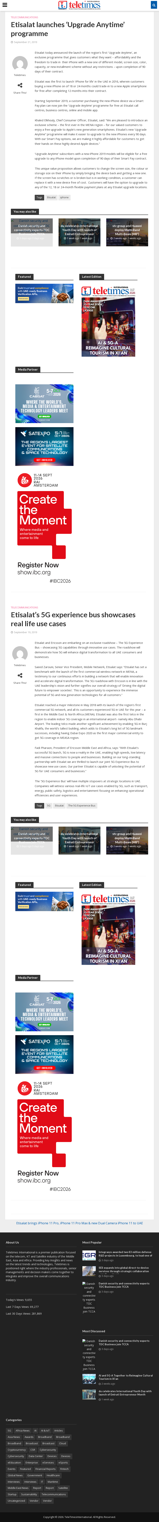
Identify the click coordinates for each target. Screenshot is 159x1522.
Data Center (36, 1456)
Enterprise (32, 1462)
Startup (12, 1494)
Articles (58, 1430)
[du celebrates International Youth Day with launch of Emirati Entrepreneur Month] (89, 1394)
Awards (29, 1437)
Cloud (62, 1443)
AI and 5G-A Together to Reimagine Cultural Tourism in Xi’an (126, 1377)
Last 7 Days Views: (18, 1307)
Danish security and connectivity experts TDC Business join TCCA (31, 230)
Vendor (34, 1500)
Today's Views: (15, 1300)
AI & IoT (45, 1430)
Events (12, 1469)
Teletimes (20, 75)
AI (35, 1430)
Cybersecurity (48, 1449)
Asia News (14, 1437)
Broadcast (32, 1443)
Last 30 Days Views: (19, 1313)
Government (34, 1475)
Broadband (45, 1437)
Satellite (63, 1488)
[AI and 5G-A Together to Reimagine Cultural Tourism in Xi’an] (89, 1378)
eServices (48, 1462)
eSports (63, 1462)
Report (37, 1488)
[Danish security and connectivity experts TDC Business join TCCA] (89, 1297)
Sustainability (29, 1494)
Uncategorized (16, 1500)
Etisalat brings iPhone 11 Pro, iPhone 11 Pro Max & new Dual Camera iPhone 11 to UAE (79, 1223)
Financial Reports (45, 1469)
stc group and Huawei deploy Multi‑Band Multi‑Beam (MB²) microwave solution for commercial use (127, 234)
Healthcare (53, 1475)
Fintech (64, 1469)
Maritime (53, 1481)
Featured (25, 1469)
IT (42, 1481)
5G (48, 805)
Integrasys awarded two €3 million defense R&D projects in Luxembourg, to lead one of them (125, 1255)
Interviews (14, 1481)
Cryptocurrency (17, 1449)
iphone (64, 197)
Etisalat (51, 197)
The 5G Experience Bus (81, 805)
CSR (32, 1449)
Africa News (23, 1430)
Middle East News (18, 1488)
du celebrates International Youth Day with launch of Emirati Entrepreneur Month (79, 232)
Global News (15, 1475)
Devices (52, 1456)
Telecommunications (24, 17)
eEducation (14, 1462)
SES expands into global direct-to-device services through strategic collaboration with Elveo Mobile (124, 1271)
